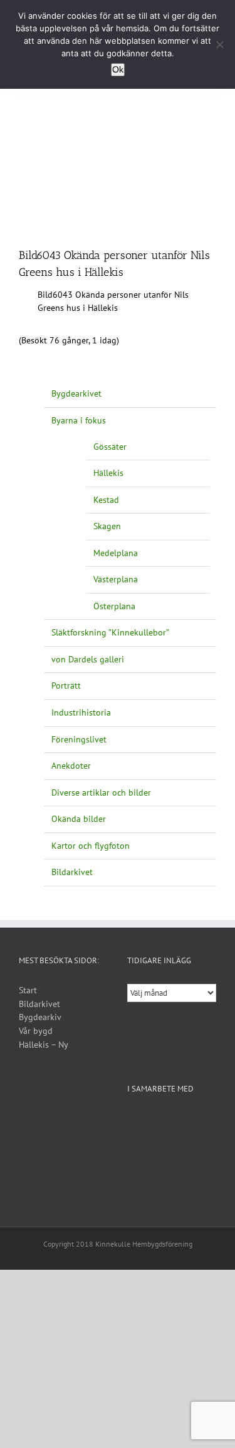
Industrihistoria (81, 712)
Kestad (106, 499)
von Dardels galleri (87, 659)
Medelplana (115, 553)
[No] (219, 44)
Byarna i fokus (78, 420)
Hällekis (108, 472)
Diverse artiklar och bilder (101, 792)
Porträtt (66, 685)
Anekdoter (71, 765)
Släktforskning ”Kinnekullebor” (110, 632)
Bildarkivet (72, 872)
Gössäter (110, 446)
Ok (117, 69)
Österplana (114, 606)
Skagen (107, 526)
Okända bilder (78, 818)
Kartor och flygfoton (90, 845)
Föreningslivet (79, 739)
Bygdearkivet (76, 393)
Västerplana (115, 579)
